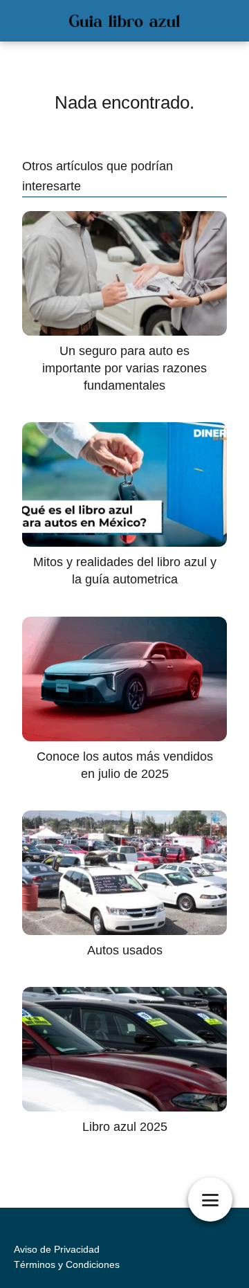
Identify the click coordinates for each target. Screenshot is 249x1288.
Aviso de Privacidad (57, 1249)
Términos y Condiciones (67, 1264)
